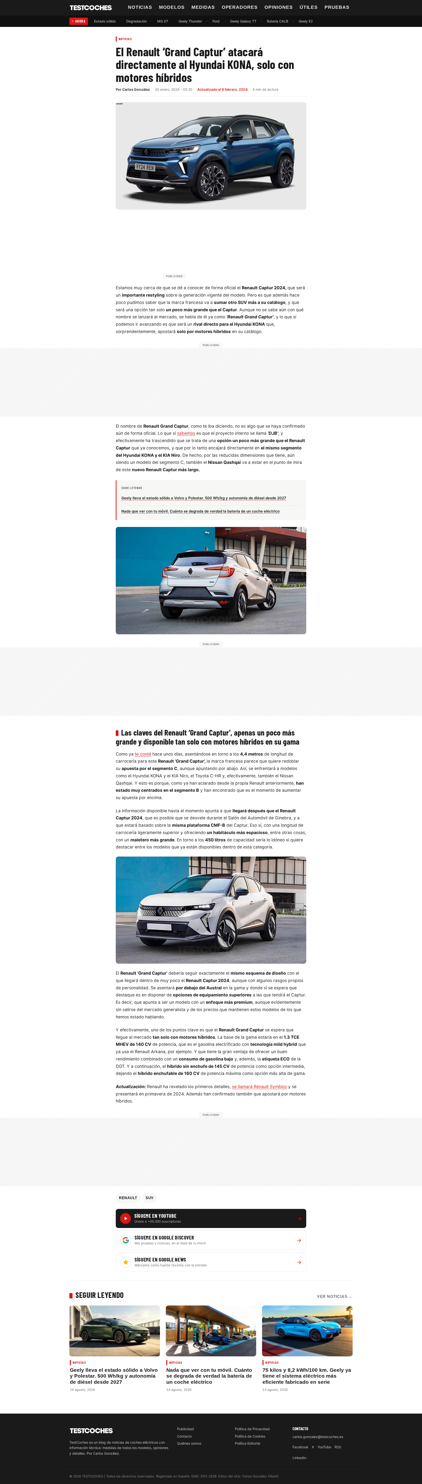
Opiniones (278, 7)
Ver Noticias (335, 1296)
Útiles (309, 7)
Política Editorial (247, 1443)
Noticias (140, 7)
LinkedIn (299, 1458)
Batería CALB (277, 21)
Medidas (203, 7)
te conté (143, 754)
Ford (216, 21)
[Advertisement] (222, 246)
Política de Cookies (250, 1436)
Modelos (172, 7)
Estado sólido (105, 21)
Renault (128, 1198)
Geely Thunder (190, 21)
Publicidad (185, 1429)
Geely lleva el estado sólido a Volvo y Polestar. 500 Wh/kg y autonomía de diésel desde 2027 (114, 1376)
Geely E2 (306, 21)
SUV (150, 1198)
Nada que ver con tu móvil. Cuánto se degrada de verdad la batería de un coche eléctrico (209, 1376)
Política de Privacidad (252, 1429)
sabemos (186, 433)
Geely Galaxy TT (243, 21)
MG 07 (162, 21)
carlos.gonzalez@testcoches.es (318, 1437)
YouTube (324, 1447)
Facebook (300, 1447)
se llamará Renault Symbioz (259, 1086)
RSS (338, 1447)
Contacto (184, 1436)
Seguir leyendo (99, 1294)
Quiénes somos (189, 1443)
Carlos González (136, 89)
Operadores (240, 7)
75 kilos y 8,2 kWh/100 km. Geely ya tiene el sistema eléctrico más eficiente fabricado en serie (307, 1376)
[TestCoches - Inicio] (90, 7)
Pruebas (337, 7)
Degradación (136, 21)
